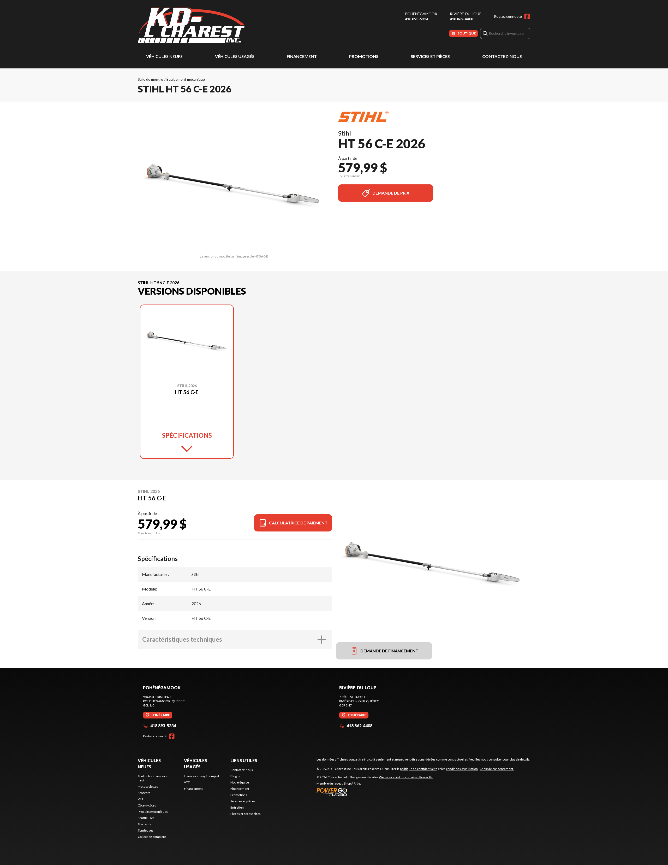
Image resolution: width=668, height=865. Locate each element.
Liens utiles (243, 760)
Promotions (363, 56)
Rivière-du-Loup (465, 13)
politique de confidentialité (418, 769)
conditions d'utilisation (462, 769)
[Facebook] (527, 16)
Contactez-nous (502, 56)
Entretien (237, 807)
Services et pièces (430, 56)
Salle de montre (150, 79)
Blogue (235, 776)
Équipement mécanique (185, 79)
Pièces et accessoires (245, 814)
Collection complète (152, 837)
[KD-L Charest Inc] (191, 25)
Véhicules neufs (164, 56)
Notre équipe (239, 782)
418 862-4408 (461, 19)
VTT (141, 799)
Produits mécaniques (153, 812)
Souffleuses (146, 818)
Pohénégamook (421, 13)
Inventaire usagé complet (201, 776)
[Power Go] (375, 792)
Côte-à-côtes (147, 805)
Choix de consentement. (497, 769)
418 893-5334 (416, 19)
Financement (302, 56)
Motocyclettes (148, 786)
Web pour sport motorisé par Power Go (406, 777)
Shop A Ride (352, 783)
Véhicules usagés (234, 56)
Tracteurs (144, 824)
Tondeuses (145, 830)
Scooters (144, 793)
